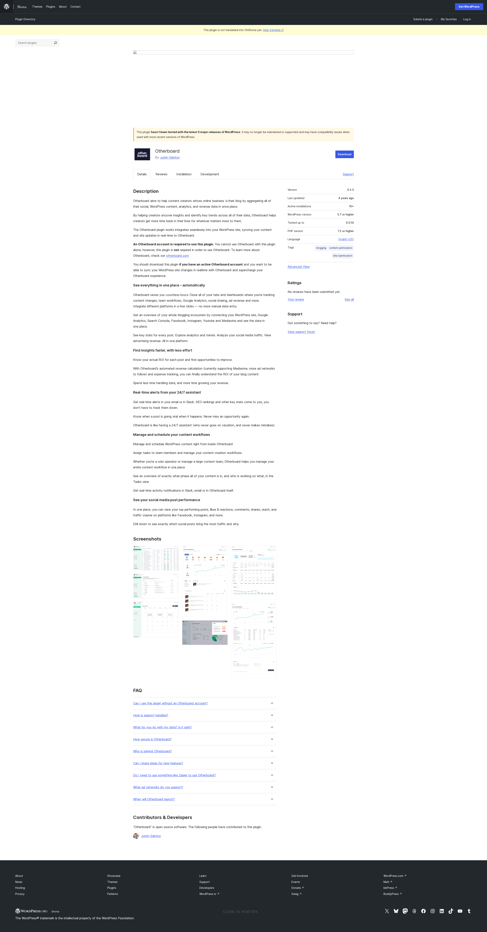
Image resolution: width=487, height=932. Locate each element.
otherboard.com (177, 256)
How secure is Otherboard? (152, 739)
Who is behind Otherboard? (152, 751)
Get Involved (299, 875)
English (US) (346, 239)
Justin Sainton (170, 157)
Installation (184, 174)
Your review (296, 299)
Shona (55, 911)
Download (344, 154)
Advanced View (299, 267)
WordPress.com (395, 875)
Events (295, 881)
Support (348, 174)
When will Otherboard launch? (154, 799)
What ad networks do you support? (158, 787)
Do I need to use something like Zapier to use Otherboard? (174, 775)
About (19, 875)
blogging (321, 247)
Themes (112, 881)
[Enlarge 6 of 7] (271, 551)
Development (210, 174)
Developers (206, 887)
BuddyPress (393, 893)
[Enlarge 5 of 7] (222, 625)
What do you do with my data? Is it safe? (162, 727)
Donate (297, 887)
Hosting (20, 887)
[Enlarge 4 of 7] (222, 551)
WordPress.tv (209, 893)
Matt (388, 881)
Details (142, 174)
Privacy (20, 893)
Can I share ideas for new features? (158, 763)
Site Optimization (342, 255)
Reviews (161, 174)
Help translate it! (273, 30)
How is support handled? (150, 715)
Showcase (113, 875)
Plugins (111, 887)
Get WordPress (469, 6)
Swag (296, 893)
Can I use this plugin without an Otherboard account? (170, 703)
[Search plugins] (55, 43)
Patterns (112, 893)
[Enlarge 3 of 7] (174, 606)
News (18, 881)
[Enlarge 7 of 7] (271, 608)
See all (349, 299)
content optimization (340, 247)
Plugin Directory (25, 19)
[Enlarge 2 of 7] (174, 578)
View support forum (301, 332)
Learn (202, 875)
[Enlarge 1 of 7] (174, 551)
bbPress (390, 887)
